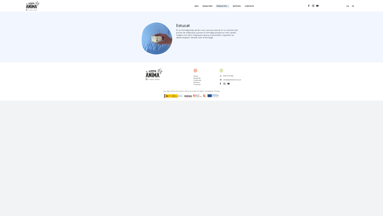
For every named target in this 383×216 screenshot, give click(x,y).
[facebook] (309, 6)
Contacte (197, 84)
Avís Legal (166, 91)
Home (195, 76)
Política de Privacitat (177, 91)
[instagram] (313, 6)
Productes (197, 80)
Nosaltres (197, 78)
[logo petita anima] (33, 1)
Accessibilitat (209, 91)
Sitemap (217, 91)
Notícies (196, 82)
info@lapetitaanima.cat (232, 80)
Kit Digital (201, 91)
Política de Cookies (190, 91)
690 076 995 (228, 76)
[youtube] (317, 6)
